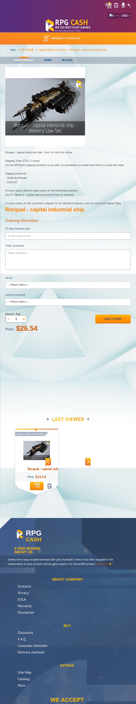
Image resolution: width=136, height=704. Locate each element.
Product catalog (66, 38)
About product (24, 60)
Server (9, 278)
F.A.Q (22, 639)
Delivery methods (31, 652)
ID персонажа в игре (17, 228)
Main (13, 49)
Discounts (25, 632)
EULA (22, 599)
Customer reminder (32, 645)
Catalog (24, 679)
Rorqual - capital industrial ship (45, 469)
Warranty (25, 606)
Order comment (14, 245)
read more (102, 564)
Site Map (24, 672)
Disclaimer (26, 612)
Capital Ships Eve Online (52, 49)
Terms (48, 60)
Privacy (23, 592)
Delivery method (15, 294)
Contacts (24, 586)
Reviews (67, 60)
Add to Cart (113, 319)
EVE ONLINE (27, 49)
